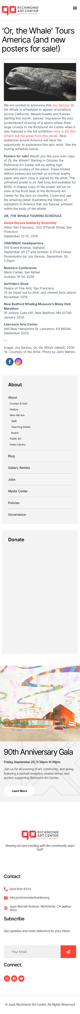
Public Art (15, 438)
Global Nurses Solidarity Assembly (30, 223)
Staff (14, 421)
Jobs (11, 479)
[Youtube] (21, 978)
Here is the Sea (64, 131)
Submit (68, 951)
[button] (75, 8)
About (12, 397)
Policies (13, 503)
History (14, 409)
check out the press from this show (31, 136)
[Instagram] (7, 978)
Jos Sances (60, 105)
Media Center (18, 491)
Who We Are (17, 415)
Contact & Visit (18, 403)
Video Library (17, 444)
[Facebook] (14, 978)
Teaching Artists (20, 426)
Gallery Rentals (19, 468)
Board (14, 432)
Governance (17, 514)
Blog (11, 456)
